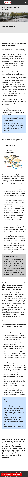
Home (3, 7)
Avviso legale (5, 472)
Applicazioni (16, 7)
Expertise (9, 7)
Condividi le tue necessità (11, 475)
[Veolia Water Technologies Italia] (8, 2)
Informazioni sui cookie (15, 472)
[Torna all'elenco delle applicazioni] (3, 39)
